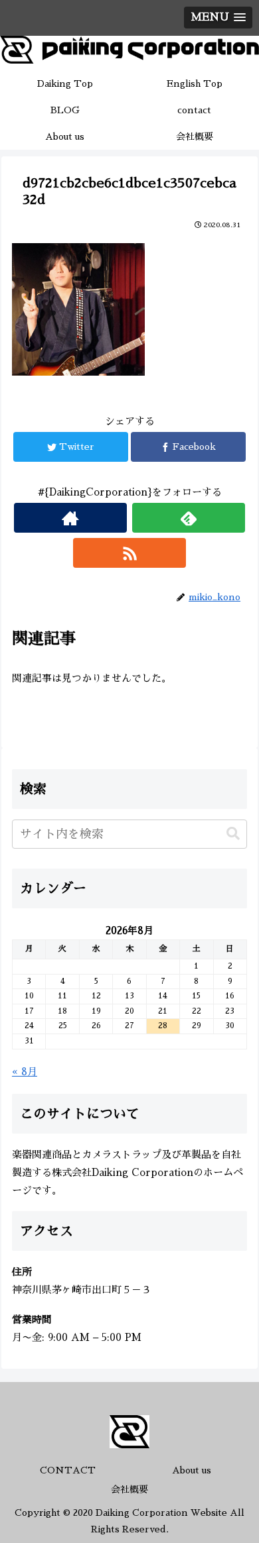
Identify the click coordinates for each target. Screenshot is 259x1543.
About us (191, 1470)
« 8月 (24, 1072)
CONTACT (68, 1470)
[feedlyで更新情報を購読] (188, 518)
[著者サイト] (70, 518)
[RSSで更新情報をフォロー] (129, 553)
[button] (233, 833)
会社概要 (129, 1489)
